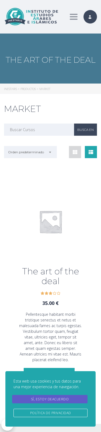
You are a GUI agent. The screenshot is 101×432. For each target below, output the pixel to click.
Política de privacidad (50, 413)
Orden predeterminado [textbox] (26, 152)
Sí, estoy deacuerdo (50, 399)
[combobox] (30, 152)
